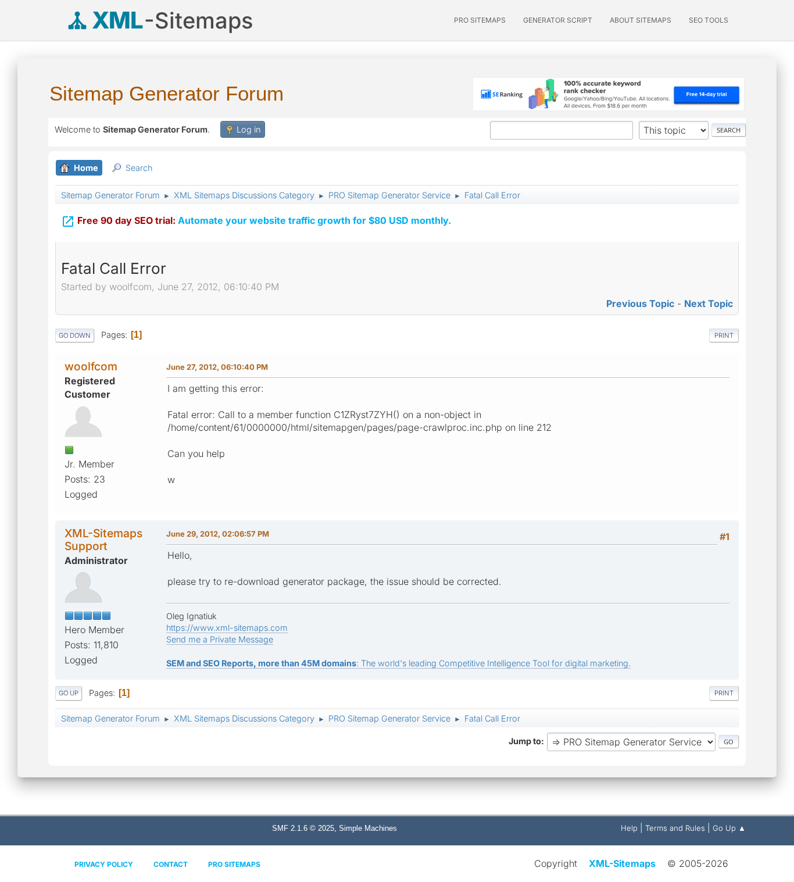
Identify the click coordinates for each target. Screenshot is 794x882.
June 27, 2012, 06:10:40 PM (217, 367)
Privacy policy (103, 864)
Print (724, 335)
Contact (170, 864)
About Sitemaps (640, 20)
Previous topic (640, 303)
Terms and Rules (675, 828)
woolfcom (91, 366)
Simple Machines (368, 828)
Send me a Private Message (219, 639)
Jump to (525, 741)
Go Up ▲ (729, 828)
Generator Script (557, 20)
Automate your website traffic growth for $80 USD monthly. (256, 221)
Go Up (68, 693)
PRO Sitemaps (480, 20)
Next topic (708, 303)
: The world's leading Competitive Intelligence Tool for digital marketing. (398, 663)
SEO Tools (708, 20)
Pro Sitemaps (234, 864)
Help (629, 828)
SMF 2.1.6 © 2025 (303, 828)
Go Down (75, 335)
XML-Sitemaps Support (103, 539)
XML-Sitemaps (622, 863)
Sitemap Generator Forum (166, 93)
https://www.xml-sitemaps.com (227, 628)
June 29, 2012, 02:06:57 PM (217, 533)
